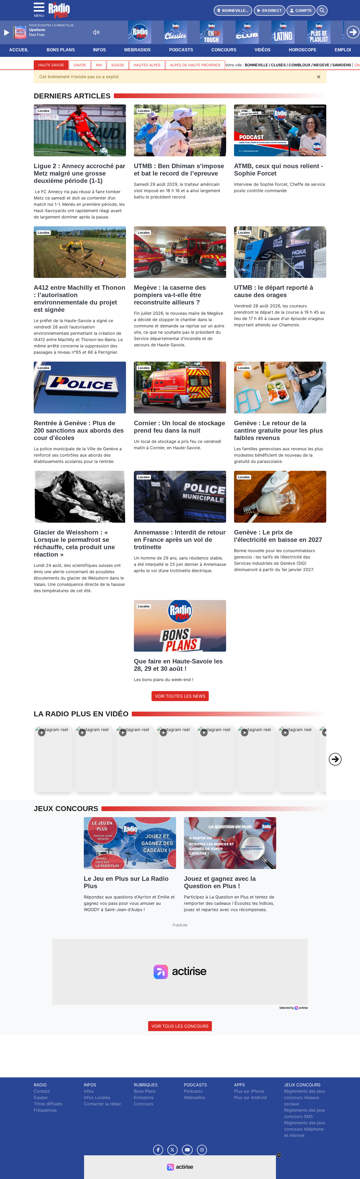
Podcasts (181, 50)
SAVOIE (80, 65)
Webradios (137, 50)
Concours (223, 50)
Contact (42, 1091)
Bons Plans (61, 50)
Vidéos (263, 50)
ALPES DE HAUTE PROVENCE (195, 65)
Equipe (40, 1097)
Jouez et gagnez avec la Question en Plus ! (220, 882)
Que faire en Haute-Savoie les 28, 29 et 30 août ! (178, 665)
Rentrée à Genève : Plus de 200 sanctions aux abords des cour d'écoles (79, 430)
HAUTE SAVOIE (51, 65)
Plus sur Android (250, 1097)
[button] (53, 759)
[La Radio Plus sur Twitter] (172, 1150)
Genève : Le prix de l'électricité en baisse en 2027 (278, 536)
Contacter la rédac (102, 1103)
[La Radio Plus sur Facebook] (158, 1150)
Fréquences (45, 1110)
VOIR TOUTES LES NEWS (180, 696)
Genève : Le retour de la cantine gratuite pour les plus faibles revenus (278, 430)
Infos (99, 50)
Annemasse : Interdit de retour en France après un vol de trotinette (180, 540)
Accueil (18, 50)
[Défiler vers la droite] (335, 759)
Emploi (343, 50)
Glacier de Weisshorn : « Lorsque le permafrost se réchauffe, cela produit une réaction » (74, 543)
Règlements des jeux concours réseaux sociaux (304, 1097)
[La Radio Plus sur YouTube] (187, 1150)
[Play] (7, 32)
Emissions (144, 1097)
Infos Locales (97, 1097)
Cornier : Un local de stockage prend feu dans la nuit (179, 426)
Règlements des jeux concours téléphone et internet (304, 1129)
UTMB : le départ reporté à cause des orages (273, 291)
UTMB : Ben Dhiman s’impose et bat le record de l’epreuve (179, 169)
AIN (99, 65)
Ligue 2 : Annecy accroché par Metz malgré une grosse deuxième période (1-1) (79, 173)
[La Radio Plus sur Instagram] (202, 1150)
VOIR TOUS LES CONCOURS (180, 1026)
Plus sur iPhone (249, 1091)
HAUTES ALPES (147, 65)
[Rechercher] (322, 10)
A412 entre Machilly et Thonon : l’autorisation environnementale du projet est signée (79, 298)
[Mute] (96, 32)
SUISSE (117, 65)
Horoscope (303, 50)
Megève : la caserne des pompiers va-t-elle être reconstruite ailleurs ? (170, 295)
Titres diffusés (48, 1103)
